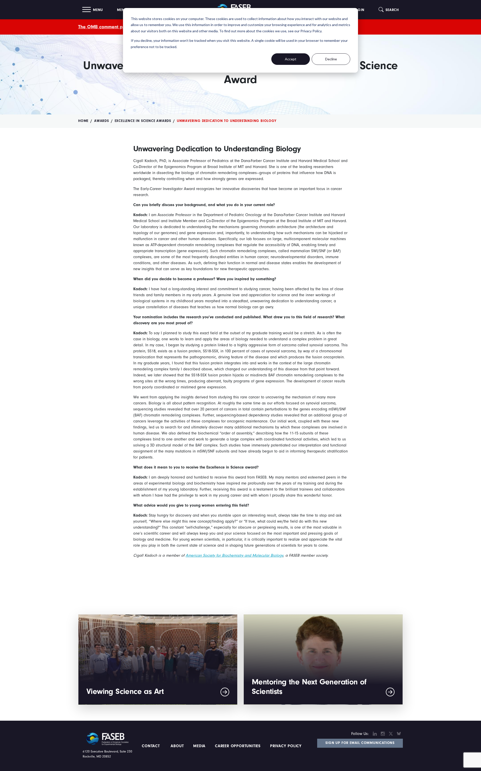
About (177, 746)
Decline (331, 59)
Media (199, 746)
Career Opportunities (237, 746)
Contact (151, 746)
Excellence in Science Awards (143, 121)
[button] (92, 9)
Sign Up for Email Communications (360, 743)
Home (83, 121)
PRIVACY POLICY (286, 746)
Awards (101, 121)
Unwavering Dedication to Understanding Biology (227, 121)
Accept (290, 59)
